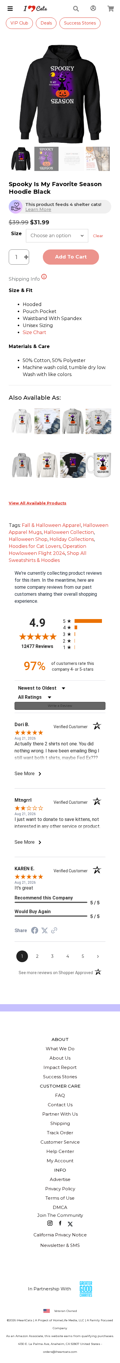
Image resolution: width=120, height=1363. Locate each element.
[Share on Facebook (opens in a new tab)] (34, 931)
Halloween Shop (28, 539)
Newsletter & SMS (60, 1245)
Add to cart (71, 257)
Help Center (60, 1151)
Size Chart (34, 332)
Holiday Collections (72, 539)
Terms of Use (60, 1198)
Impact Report (60, 1067)
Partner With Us (60, 1114)
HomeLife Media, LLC (68, 1320)
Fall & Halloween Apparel (51, 525)
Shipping (60, 1123)
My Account (60, 1160)
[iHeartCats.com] (33, 8)
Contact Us (60, 1104)
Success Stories (80, 23)
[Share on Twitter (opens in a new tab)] (44, 930)
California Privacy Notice (60, 1235)
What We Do (60, 1048)
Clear (98, 235)
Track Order (60, 1132)
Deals (46, 23)
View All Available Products (37, 503)
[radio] (84, 621)
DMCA (60, 1207)
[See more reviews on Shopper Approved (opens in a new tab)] (54, 931)
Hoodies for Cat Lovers (35, 546)
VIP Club (19, 23)
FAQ (60, 1095)
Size (16, 233)
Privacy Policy (60, 1188)
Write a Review (60, 706)
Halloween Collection (69, 532)
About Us (60, 1058)
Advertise (60, 1179)
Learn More (38, 209)
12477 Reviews (40, 646)
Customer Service (60, 1142)
